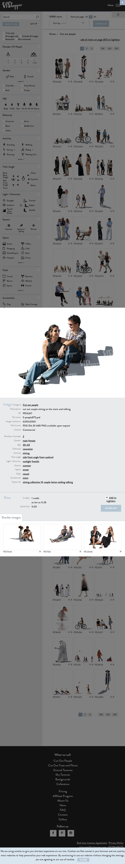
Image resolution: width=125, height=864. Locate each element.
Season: (17, 465)
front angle (33, 457)
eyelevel (49, 457)
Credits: (26, 498)
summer (27, 465)
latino (54, 482)
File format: (16, 425)
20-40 (26, 445)
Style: (18, 473)
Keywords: (16, 482)
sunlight (27, 461)
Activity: (17, 453)
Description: (15, 409)
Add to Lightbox (111, 499)
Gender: (17, 440)
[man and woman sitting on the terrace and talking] (62, 537)
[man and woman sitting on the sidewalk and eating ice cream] (22, 537)
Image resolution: (13, 421)
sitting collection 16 (33, 482)
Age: (19, 444)
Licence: (17, 429)
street (26, 470)
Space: (18, 469)
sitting (26, 453)
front (42, 457)
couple (47, 482)
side (25, 457)
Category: (16, 404)
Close (83, 860)
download (111, 508)
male (25, 441)
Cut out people (30, 405)
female (31, 441)
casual (26, 474)
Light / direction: (13, 461)
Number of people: (12, 436)
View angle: (16, 457)
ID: (19, 413)
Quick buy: (25, 506)
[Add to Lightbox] (40, 551)
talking (69, 482)
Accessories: (15, 477)
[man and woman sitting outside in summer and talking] (103, 537)
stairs (25, 478)
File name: (16, 417)
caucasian (28, 449)
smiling (61, 482)
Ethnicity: (17, 448)
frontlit (35, 461)
